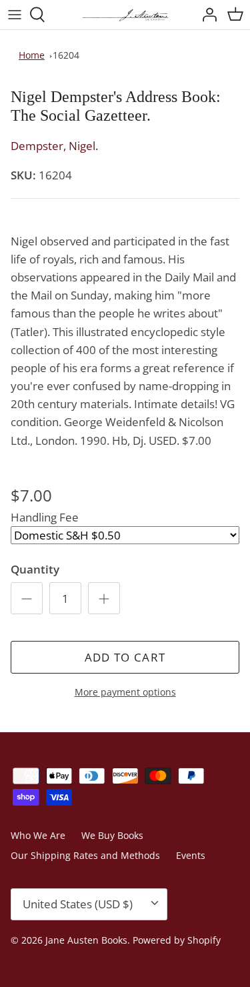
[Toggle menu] (14, 14)
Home (32, 55)
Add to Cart (125, 657)
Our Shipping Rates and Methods (85, 855)
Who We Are (38, 835)
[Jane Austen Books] (125, 14)
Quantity (35, 569)
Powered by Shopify (177, 940)
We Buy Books (112, 835)
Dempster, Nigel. (54, 145)
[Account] (206, 14)
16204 (66, 55)
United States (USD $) (78, 904)
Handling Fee (45, 517)
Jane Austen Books (86, 940)
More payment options (125, 692)
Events (190, 855)
